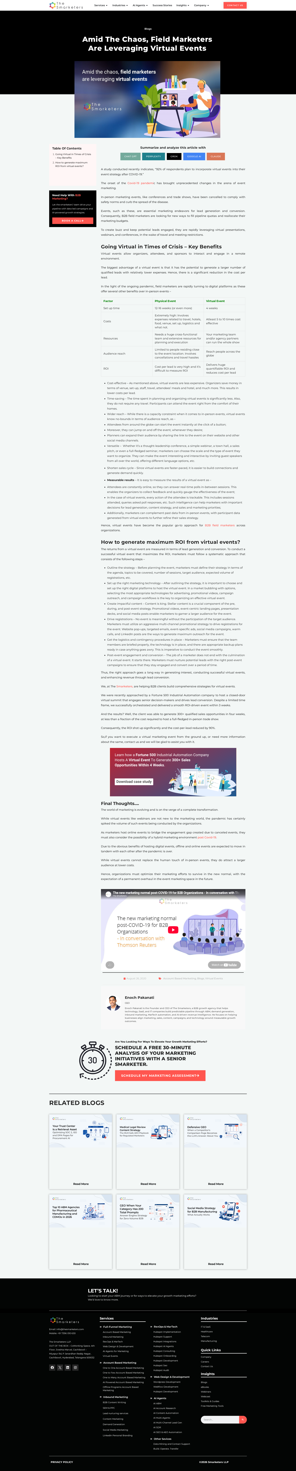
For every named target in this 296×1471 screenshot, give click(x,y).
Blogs (200, 978)
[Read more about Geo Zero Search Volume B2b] (148, 1226)
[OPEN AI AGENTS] (147, 5)
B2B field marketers (220, 525)
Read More (81, 1184)
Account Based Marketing (179, 978)
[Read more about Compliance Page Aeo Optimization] (80, 1146)
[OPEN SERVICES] (107, 5)
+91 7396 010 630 (67, 1333)
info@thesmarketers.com (70, 1329)
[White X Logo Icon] (60, 1368)
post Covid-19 (207, 837)
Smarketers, (124, 686)
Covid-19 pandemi (140, 183)
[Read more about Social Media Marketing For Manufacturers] (215, 1226)
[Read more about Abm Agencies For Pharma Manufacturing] (80, 1226)
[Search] (243, 1420)
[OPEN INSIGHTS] (188, 5)
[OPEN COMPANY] (208, 5)
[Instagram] (75, 1368)
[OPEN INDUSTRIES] (127, 5)
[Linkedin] (68, 1368)
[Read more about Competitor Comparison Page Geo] (215, 1146)
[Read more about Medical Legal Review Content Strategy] (148, 1146)
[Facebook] (52, 1368)
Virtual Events (214, 978)
